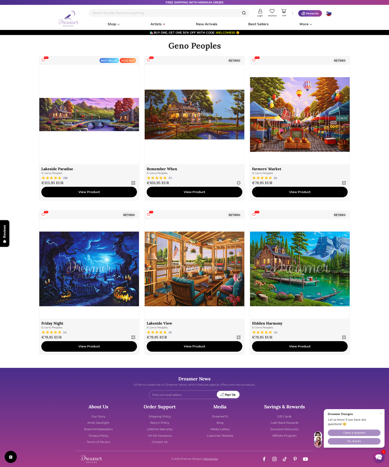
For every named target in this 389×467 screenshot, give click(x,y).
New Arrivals (206, 24)
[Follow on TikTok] (284, 459)
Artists (156, 24)
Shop (112, 24)
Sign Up (230, 394)
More (304, 24)
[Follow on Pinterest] (295, 459)
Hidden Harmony (267, 323)
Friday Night (52, 323)
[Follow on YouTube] (305, 459)
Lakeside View (159, 323)
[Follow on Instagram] (274, 459)
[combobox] (169, 13)
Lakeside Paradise (57, 169)
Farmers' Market (266, 169)
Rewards (312, 13)
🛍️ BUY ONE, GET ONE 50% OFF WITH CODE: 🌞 (194, 32)
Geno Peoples (53, 173)
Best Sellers (258, 24)
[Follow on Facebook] (264, 459)
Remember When (162, 169)
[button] (379, 457)
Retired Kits (211, 458)
